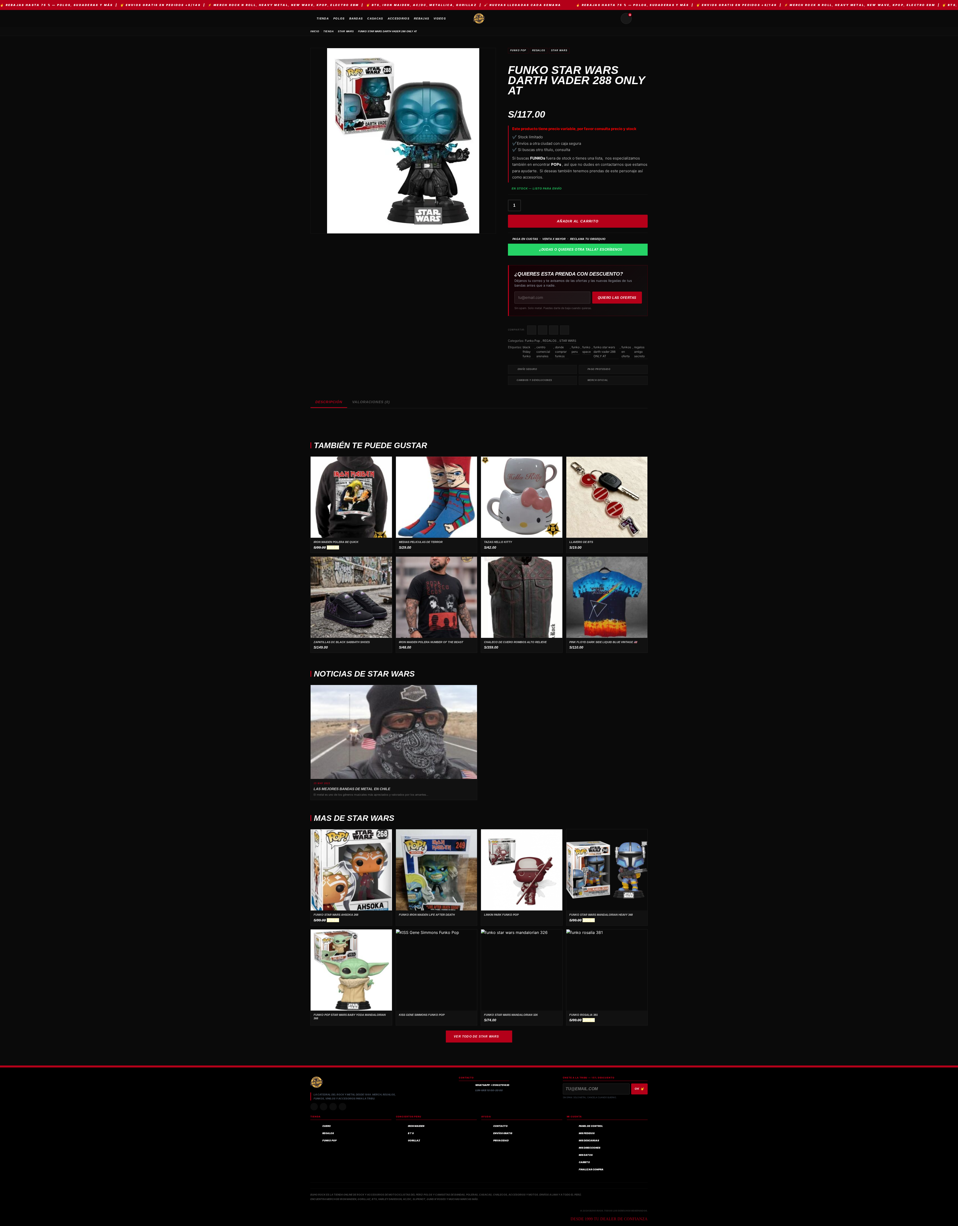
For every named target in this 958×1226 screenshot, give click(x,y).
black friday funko (527, 351)
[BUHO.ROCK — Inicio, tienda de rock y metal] (479, 18)
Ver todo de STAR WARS (476, 1036)
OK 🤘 (639, 1088)
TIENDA (328, 31)
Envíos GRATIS (502, 1133)
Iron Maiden (416, 1126)
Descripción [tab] (328, 402)
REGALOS (538, 50)
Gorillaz (414, 1140)
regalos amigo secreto (639, 351)
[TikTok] (323, 1106)
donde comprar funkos (561, 351)
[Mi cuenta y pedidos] (638, 18)
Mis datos (586, 1155)
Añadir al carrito (578, 221)
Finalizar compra (591, 1169)
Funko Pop (518, 50)
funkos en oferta (626, 351)
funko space (586, 349)
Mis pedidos (587, 1133)
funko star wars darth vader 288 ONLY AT (604, 351)
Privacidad (501, 1140)
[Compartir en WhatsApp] (553, 330)
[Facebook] (333, 1106)
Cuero (326, 1126)
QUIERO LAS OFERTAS (617, 298)
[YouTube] (342, 1106)
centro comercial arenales (543, 351)
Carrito (584, 1162)
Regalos (328, 1133)
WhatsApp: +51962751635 (492, 1085)
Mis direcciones (589, 1147)
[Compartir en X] (542, 330)
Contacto (500, 1126)
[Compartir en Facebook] (531, 330)
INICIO (314, 31)
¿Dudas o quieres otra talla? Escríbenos (580, 249)
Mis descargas (589, 1140)
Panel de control (591, 1126)
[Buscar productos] (614, 18)
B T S (411, 1133)
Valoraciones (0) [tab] (371, 402)
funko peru (576, 349)
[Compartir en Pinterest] (564, 330)
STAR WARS (346, 31)
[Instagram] (314, 1106)
